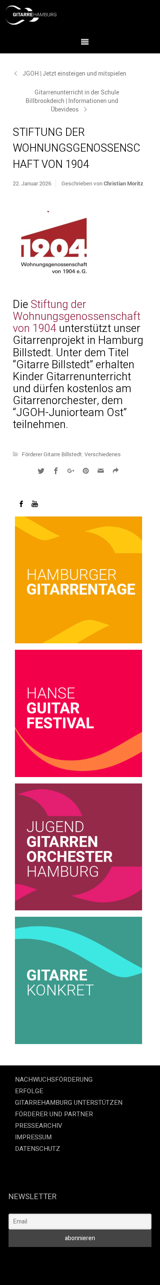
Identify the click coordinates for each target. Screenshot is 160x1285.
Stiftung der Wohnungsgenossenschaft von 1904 (76, 316)
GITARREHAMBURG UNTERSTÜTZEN (68, 1102)
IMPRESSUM (33, 1137)
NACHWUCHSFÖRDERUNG (54, 1079)
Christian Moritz (123, 183)
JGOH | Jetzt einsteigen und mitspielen (74, 73)
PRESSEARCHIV (38, 1125)
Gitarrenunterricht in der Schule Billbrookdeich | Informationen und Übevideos (72, 100)
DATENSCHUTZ (37, 1148)
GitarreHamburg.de (48, 1259)
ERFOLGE (29, 1091)
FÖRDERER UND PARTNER (54, 1114)
